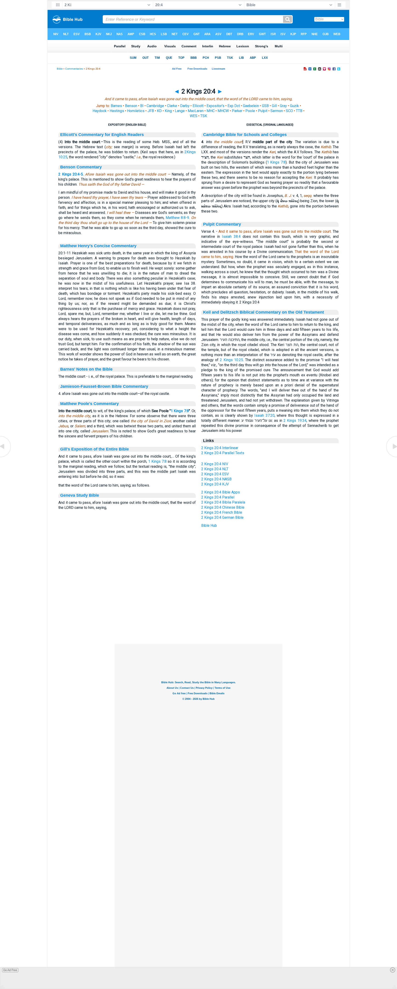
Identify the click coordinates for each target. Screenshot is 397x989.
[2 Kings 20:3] (5, 457)
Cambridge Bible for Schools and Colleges (245, 134)
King (168, 111)
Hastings (117, 111)
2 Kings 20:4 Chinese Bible (222, 507)
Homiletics (136, 111)
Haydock (100, 111)
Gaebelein (251, 106)
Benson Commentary (81, 167)
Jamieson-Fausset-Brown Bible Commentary (104, 386)
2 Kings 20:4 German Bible (222, 517)
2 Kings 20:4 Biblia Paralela (223, 502)
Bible (59, 68)
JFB (150, 111)
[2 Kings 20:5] (391, 457)
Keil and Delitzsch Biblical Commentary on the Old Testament (263, 312)
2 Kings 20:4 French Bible (221, 512)
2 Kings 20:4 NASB (216, 479)
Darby (185, 106)
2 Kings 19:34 (295, 420)
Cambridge (155, 106)
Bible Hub (209, 525)
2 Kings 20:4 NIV (214, 464)
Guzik (294, 106)
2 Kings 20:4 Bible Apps (220, 492)
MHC (211, 111)
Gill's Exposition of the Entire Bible (94, 449)
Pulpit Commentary (222, 224)
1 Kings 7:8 (180, 411)
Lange (180, 111)
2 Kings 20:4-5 (70, 174)
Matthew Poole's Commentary (89, 403)
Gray (283, 106)
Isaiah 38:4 (231, 236)
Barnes (116, 106)
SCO (289, 111)
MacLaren (196, 111)
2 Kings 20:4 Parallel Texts (222, 453)
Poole (250, 111)
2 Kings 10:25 (231, 360)
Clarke (172, 106)
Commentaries (74, 68)
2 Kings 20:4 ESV (215, 474)
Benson (131, 106)
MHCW (223, 111)
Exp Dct (233, 106)
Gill (274, 106)
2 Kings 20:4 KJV (215, 484)
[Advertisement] (198, 616)
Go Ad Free (10, 970)
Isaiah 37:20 (264, 415)
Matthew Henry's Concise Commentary (98, 246)
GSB (265, 106)
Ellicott (198, 106)
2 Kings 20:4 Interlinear (219, 448)
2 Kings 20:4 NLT (214, 469)
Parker (237, 111)
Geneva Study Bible (79, 495)
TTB (299, 111)
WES (193, 116)
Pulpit (262, 111)
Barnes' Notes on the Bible (86, 369)
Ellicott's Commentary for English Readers (102, 134)
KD (159, 111)
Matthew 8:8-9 (177, 217)
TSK (203, 116)
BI (142, 106)
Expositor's (215, 106)
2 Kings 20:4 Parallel (217, 497)
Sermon (276, 111)
